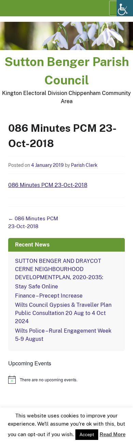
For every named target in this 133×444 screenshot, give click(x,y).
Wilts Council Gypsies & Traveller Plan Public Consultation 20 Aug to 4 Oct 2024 (63, 313)
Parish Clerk (84, 165)
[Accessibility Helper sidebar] (125, 8)
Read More (112, 434)
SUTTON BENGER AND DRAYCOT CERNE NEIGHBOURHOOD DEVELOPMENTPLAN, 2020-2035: (59, 269)
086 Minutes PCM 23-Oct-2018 (47, 185)
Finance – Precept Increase (49, 295)
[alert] (66, 380)
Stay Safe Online (36, 286)
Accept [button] (86, 434)
